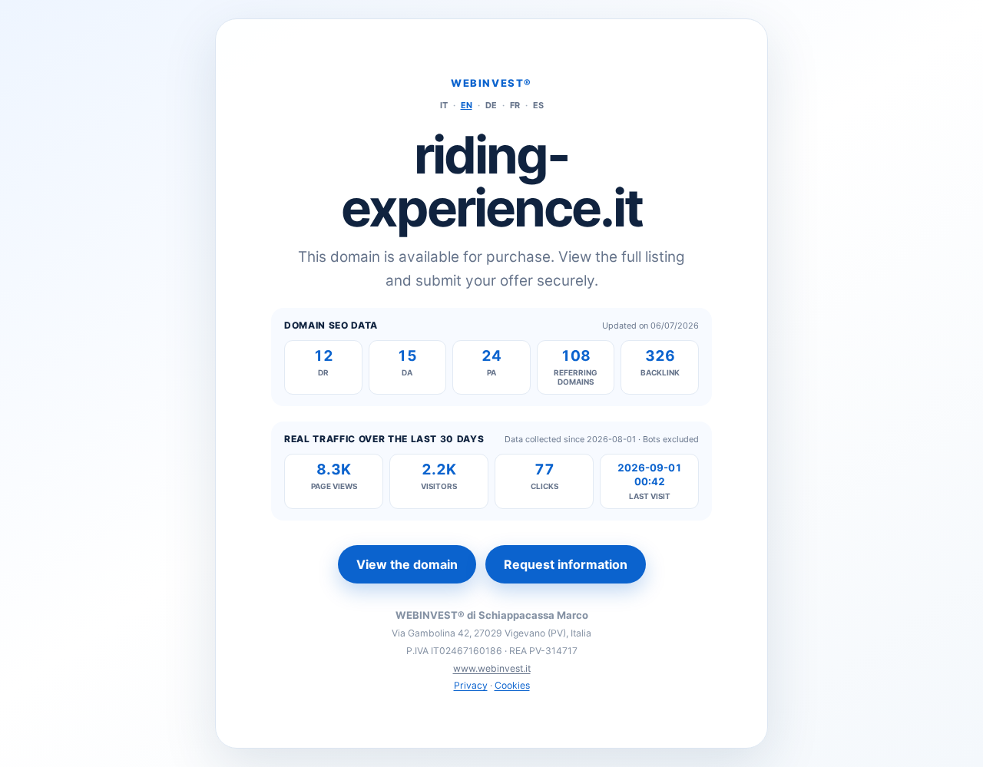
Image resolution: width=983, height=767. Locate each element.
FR (515, 105)
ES (538, 105)
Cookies (512, 685)
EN (466, 105)
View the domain (407, 564)
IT (444, 105)
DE (491, 105)
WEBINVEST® (491, 83)
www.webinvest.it (492, 668)
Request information (565, 564)
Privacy (471, 685)
